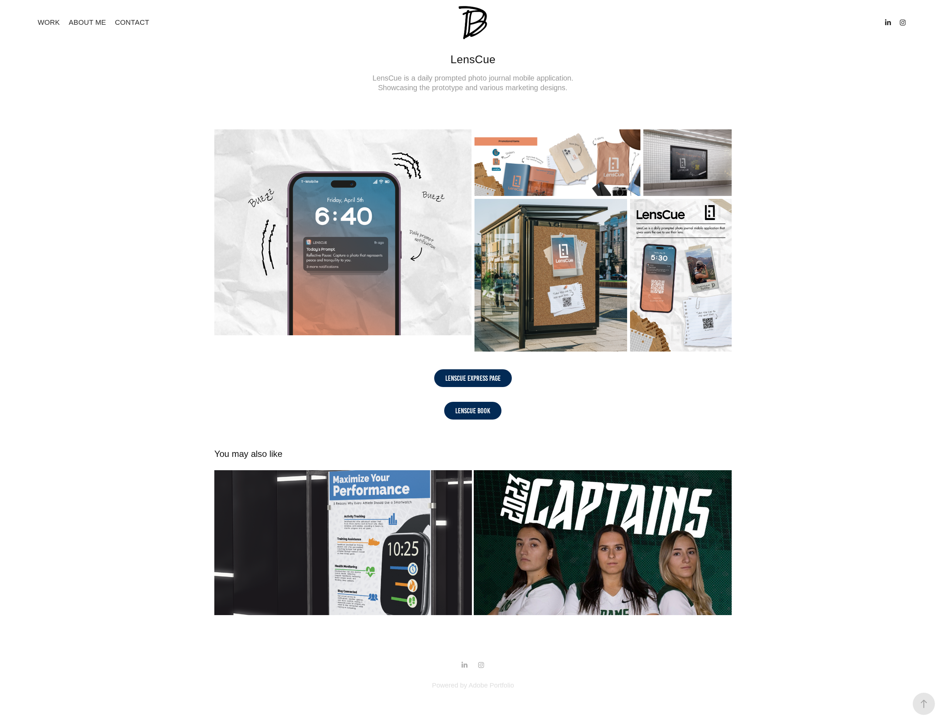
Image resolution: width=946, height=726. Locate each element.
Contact (132, 22)
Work (49, 22)
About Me (87, 22)
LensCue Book (472, 411)
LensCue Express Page (473, 378)
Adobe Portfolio (491, 685)
